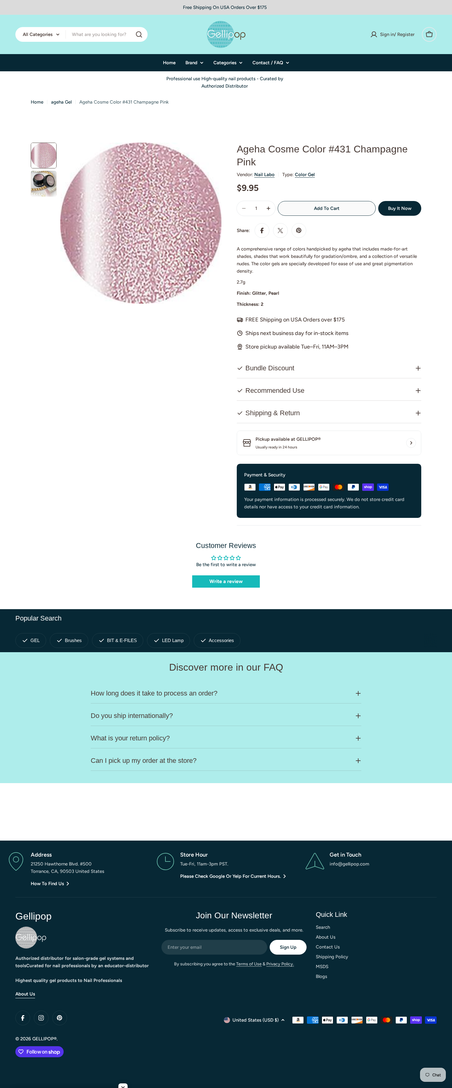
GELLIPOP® (44, 1039)
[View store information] (411, 443)
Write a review (226, 581)
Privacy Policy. (280, 964)
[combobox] (81, 34)
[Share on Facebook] (262, 230)
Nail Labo (264, 174)
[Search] (139, 34)
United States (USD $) (255, 1020)
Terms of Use (249, 964)
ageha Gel (61, 102)
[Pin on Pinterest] (298, 230)
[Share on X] (280, 230)
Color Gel (305, 174)
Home (37, 102)
